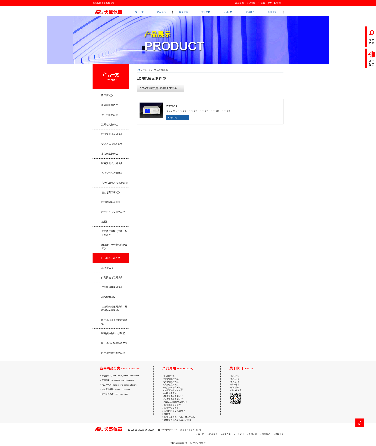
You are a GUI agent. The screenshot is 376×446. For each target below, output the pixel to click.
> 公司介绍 (252, 434)
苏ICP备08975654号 (179, 443)
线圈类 (104, 221)
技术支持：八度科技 (197, 443)
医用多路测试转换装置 (113, 333)
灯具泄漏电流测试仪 (111, 287)
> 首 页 (200, 434)
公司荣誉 (235, 387)
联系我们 (250, 12)
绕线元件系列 (116, 389)
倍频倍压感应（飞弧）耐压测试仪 (114, 233)
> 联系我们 (265, 434)
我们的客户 (236, 390)
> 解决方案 (226, 434)
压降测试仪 (107, 268)
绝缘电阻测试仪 (109, 105)
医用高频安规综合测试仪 (114, 343)
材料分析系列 (115, 394)
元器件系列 (119, 385)
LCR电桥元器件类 (110, 258)
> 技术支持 (239, 434)
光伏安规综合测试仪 (111, 173)
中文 (270, 3)
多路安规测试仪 (109, 153)
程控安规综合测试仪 (111, 134)
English (277, 3)
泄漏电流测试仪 (109, 124)
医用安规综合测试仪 (111, 163)
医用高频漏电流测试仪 (113, 353)
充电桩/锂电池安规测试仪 (114, 183)
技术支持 (205, 12)
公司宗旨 (235, 378)
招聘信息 (272, 12)
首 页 (139, 12)
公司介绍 (228, 12)
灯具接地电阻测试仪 (111, 277)
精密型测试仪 (108, 297)
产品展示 (161, 12)
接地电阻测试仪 (109, 115)
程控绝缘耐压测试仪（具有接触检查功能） (114, 308)
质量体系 (235, 384)
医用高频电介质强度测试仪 (114, 322)
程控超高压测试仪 (110, 192)
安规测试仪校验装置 (111, 144)
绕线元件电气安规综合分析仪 (114, 246)
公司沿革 (235, 381)
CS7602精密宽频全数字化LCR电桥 (158, 88)
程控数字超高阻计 (110, 202)
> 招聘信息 (278, 434)
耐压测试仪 (107, 95)
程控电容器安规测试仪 (113, 212)
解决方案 (183, 12)
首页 (138, 70)
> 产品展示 (212, 434)
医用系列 (118, 380)
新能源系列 (120, 376)
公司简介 (235, 376)
